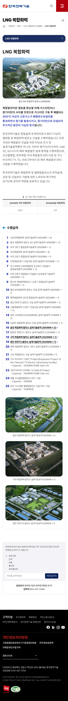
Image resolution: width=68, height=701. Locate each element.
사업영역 (11, 26)
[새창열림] (6, 689)
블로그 (53, 627)
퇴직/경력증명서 (10, 622)
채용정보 (33, 617)
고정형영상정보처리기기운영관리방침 (19, 643)
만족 (10, 559)
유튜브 (63, 627)
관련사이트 (8, 655)
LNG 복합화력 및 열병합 (32, 26)
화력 (19, 26)
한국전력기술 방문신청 (31, 622)
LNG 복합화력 (50, 26)
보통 (10, 562)
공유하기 (62, 20)
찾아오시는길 (50, 622)
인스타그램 (58, 627)
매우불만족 (13, 569)
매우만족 (12, 556)
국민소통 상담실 (47, 617)
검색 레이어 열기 (51, 6)
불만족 (11, 566)
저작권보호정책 (46, 643)
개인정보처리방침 (15, 637)
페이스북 (48, 627)
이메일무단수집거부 (11, 647)
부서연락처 (21, 617)
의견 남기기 (51, 576)
